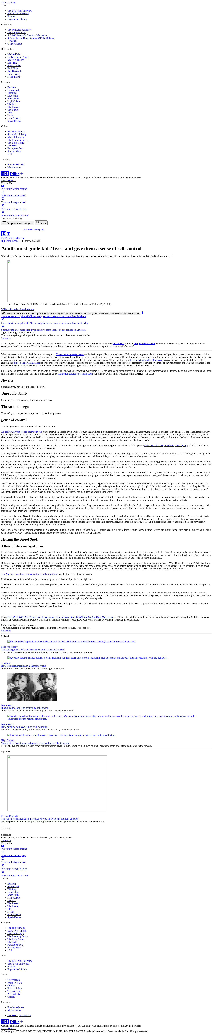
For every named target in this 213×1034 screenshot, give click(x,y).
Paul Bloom (13, 68)
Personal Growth (9, 816)
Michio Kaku (14, 54)
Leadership (12, 95)
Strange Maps (14, 151)
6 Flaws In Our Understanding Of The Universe (31, 38)
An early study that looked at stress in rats (21, 431)
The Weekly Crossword (19, 1015)
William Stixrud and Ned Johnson (17, 309)
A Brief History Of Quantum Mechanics (27, 35)
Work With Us (14, 982)
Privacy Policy (14, 988)
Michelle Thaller (15, 60)
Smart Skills (13, 98)
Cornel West (13, 74)
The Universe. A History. (19, 29)
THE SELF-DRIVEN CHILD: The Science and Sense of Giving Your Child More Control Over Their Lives (60, 617)
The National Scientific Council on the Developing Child (29, 574)
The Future (12, 109)
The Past (11, 104)
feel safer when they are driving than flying (165, 445)
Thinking (12, 93)
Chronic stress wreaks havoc (70, 354)
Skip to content (8, 2)
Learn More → (8, 180)
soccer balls (118, 343)
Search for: (6, 218)
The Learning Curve (17, 140)
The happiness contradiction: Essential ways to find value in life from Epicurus (39, 818)
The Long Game (15, 142)
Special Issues (14, 121)
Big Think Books (16, 131)
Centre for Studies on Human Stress (75, 373)
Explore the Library (17, 19)
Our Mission (13, 980)
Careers (11, 996)
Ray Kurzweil (14, 71)
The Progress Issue (16, 32)
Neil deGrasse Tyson (17, 57)
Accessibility (13, 994)
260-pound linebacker (144, 343)
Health (10, 115)
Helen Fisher (13, 76)
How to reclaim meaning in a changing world (23, 665)
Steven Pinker (14, 65)
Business (11, 87)
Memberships (14, 167)
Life (9, 112)
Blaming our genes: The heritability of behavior (24, 708)
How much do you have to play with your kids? (24, 727)
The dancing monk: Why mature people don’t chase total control (33, 649)
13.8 (9, 154)
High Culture (13, 101)
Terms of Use (14, 991)
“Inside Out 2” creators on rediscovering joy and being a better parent (35, 743)
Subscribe (19, 238)
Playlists (11, 16)
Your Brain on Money (18, 13)
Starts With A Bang (16, 134)
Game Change (14, 43)
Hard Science (14, 118)
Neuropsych (13, 90)
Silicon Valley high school (27, 362)
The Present (13, 107)
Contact (11, 985)
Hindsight (12, 41)
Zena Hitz (12, 62)
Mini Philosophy (15, 137)
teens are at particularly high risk (146, 360)
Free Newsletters (15, 164)
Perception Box (15, 148)
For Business (8, 238)
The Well (12, 145)
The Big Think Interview (19, 10)
